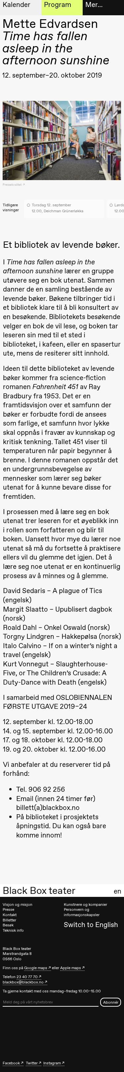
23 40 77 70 (27, 976)
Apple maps (70, 968)
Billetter (9, 920)
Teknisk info (13, 930)
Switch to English (91, 924)
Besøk (8, 925)
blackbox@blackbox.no (23, 982)
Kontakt (10, 914)
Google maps (35, 968)
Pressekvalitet (12, 185)
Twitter (32, 1063)
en (117, 891)
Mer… (94, 4)
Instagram (52, 1063)
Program (57, 4)
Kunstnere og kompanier (85, 904)
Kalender (16, 4)
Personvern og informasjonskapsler (82, 912)
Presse (8, 909)
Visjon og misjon (17, 904)
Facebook (11, 1063)
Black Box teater (39, 891)
